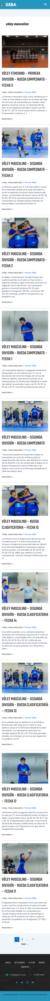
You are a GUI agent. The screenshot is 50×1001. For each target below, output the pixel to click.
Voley (4, 92)
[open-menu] (45, 4)
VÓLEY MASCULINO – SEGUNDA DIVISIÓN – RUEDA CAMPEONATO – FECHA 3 (24, 169)
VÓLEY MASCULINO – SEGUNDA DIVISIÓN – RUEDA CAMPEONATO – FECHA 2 (24, 260)
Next (25, 944)
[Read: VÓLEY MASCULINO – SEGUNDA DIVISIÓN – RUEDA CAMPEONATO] (25, 416)
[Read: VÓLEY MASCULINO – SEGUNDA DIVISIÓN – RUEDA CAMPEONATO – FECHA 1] (25, 326)
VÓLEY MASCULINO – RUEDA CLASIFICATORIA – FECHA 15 (20, 524)
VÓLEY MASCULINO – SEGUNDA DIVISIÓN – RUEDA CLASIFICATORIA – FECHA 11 (25, 885)
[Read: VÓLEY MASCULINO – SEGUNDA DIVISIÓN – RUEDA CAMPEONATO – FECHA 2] (25, 233)
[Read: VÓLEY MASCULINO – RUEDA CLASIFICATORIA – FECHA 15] (25, 500)
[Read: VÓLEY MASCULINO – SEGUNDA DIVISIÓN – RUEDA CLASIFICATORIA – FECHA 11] (25, 858)
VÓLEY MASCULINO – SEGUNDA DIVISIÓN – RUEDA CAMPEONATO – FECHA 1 (24, 353)
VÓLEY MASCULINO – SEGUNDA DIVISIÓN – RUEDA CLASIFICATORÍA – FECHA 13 (25, 705)
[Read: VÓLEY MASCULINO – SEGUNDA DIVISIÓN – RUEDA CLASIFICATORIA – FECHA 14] (25, 587)
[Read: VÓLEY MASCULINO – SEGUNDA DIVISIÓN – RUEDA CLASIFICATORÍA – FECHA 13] (25, 677)
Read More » (7, 119)
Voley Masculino (15, 182)
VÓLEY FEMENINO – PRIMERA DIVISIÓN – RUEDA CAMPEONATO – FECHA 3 (24, 79)
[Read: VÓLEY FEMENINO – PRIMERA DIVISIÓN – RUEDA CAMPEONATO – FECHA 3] (25, 51)
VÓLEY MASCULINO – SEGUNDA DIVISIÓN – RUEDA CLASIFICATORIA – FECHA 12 (25, 795)
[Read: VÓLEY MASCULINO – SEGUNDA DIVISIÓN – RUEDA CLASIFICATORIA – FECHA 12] (25, 768)
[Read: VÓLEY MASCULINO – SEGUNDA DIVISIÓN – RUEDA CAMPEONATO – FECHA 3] (25, 142)
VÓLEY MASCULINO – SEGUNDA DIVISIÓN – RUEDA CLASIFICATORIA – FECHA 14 (25, 614)
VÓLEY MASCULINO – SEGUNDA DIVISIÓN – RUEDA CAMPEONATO (23, 440)
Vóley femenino (15, 92)
